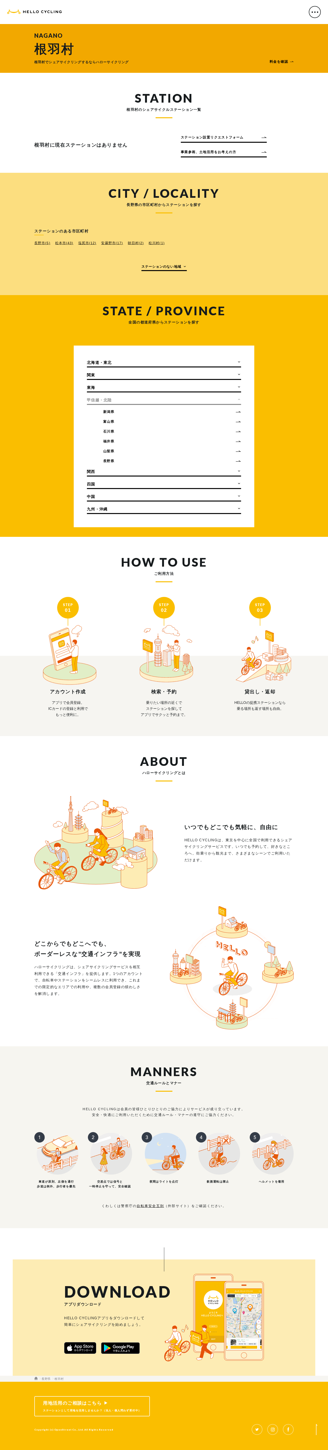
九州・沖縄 (97, 509)
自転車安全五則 (150, 1206)
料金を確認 (279, 61)
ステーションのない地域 (161, 266)
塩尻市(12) (87, 243)
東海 (91, 387)
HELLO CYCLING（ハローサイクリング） (34, 13)
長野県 (108, 461)
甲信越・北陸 (99, 400)
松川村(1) (157, 243)
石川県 (108, 431)
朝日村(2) (136, 243)
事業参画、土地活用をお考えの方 (208, 152)
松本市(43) (64, 243)
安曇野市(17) (112, 243)
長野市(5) (42, 243)
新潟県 (108, 412)
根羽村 (59, 1379)
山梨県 (108, 451)
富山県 (108, 421)
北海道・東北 (99, 362)
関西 (91, 472)
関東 (91, 375)
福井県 (108, 441)
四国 (91, 484)
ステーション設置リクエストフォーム (212, 137)
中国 (91, 497)
